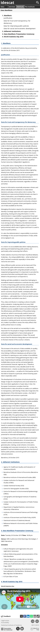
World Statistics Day (7, 586)
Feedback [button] (7, 616)
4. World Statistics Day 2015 (12, 37)
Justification (8, 18)
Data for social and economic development (19, 28)
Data (2, 7)
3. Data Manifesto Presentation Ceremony (18, 34)
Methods (20, 7)
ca (33, 621)
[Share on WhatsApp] (31, 616)
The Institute (30, 7)
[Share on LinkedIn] (28, 616)
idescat (7, 2)
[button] (38, 616)
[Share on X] (21, 616)
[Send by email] (34, 616)
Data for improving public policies (16, 26)
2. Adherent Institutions (11, 31)
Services (12, 7)
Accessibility (5, 622)
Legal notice (5, 620)
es (37, 621)
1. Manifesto (7, 15)
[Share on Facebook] (24, 616)
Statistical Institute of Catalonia (11, 625)
